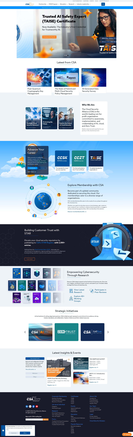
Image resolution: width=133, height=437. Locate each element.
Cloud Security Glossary (97, 421)
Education (74, 414)
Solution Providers (57, 398)
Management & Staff (95, 410)
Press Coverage (94, 402)
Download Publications (58, 413)
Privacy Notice (94, 416)
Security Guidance (76, 426)
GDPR (72, 433)
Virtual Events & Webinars (78, 418)
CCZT (72, 403)
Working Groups (56, 408)
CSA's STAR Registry (45, 242)
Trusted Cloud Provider (58, 424)
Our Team (93, 406)
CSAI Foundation (77, 1)
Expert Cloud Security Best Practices (49, 118)
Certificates (74, 396)
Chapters (85, 1)
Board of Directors (95, 408)
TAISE (72, 398)
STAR (72, 431)
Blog (96, 1)
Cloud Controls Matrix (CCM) (42, 249)
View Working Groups (58, 415)
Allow (25, 433)
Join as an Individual (58, 404)
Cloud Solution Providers (58, 400)
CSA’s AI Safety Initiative (30, 114)
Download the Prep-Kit (33, 37)
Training (42, 168)
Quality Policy (93, 403)
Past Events (74, 411)
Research (55, 411)
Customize (14, 433)
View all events (30, 369)
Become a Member (57, 402)
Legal (91, 414)
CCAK (72, 402)
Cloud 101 (73, 421)
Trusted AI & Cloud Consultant (60, 421)
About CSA (93, 396)
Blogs (34, 377)
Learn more (31, 172)
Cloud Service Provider (58, 423)
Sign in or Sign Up (104, 1)
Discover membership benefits (76, 212)
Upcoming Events (75, 408)
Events (92, 1)
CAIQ (72, 429)
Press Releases (94, 400)
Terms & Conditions (95, 418)
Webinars (34, 373)
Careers (92, 411)
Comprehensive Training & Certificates (66, 109)
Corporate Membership (59, 396)
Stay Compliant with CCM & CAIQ (48, 109)
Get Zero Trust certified (30, 118)
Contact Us (93, 398)
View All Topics (56, 416)
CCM (72, 428)
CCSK (72, 400)
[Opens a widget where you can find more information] (127, 434)
